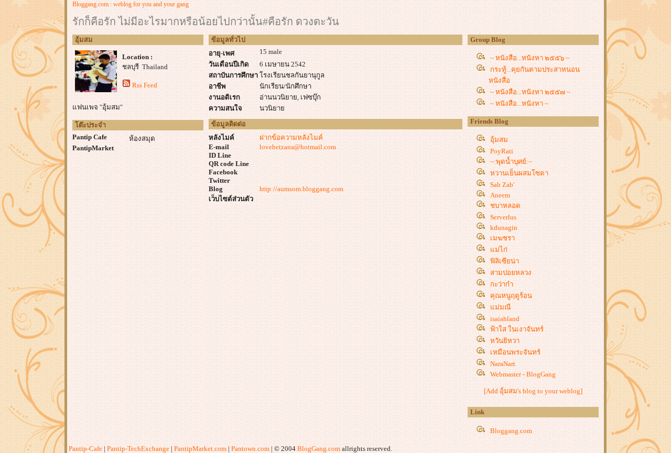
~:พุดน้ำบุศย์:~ (511, 161)
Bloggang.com (511, 431)
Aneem (500, 195)
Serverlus (503, 217)
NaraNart (502, 364)
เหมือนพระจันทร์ (515, 352)
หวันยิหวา (505, 341)
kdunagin (503, 227)
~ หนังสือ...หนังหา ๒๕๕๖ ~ (529, 58)
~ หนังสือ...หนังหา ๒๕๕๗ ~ (530, 92)
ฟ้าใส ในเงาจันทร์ (517, 329)
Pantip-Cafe (85, 448)
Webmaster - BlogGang (523, 374)
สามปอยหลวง (511, 273)
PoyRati (501, 151)
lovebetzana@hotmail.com (297, 147)
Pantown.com (250, 448)
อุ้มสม (499, 139)
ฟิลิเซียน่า (504, 261)
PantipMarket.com (200, 448)
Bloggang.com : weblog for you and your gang (130, 4)
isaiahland (505, 319)
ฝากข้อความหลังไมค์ (291, 137)
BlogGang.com (318, 448)
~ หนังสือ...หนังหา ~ (519, 103)
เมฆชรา (502, 238)
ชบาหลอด (505, 205)
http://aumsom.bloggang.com (301, 189)
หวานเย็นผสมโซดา (519, 173)
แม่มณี (500, 307)
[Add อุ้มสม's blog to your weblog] (533, 391)
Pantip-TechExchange (138, 448)
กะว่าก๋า (501, 284)
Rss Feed (144, 85)
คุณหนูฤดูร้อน (511, 296)
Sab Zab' (502, 185)
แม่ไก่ (498, 249)
